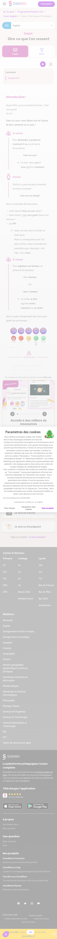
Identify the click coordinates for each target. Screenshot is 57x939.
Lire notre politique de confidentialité (16, 498)
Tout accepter (47, 508)
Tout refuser (9, 508)
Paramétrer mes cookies (28, 508)
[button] (5, 934)
